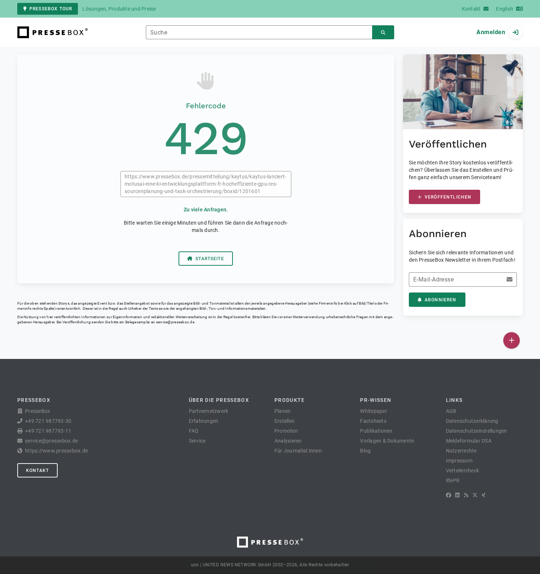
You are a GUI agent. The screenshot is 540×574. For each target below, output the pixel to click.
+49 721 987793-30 (48, 421)
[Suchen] (383, 32)
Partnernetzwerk (208, 411)
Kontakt (37, 470)
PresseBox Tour (50, 8)
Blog (365, 451)
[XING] (484, 495)
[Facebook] (448, 495)
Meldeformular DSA (469, 441)
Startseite (209, 258)
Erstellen (284, 421)
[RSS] (466, 495)
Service (197, 441)
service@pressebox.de (175, 322)
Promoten (286, 431)
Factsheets (373, 421)
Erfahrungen (204, 421)
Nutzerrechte (461, 451)
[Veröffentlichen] (511, 340)
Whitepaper (373, 411)
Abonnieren (441, 299)
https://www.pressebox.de (56, 451)
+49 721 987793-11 (48, 431)
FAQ (194, 431)
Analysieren (288, 441)
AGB (451, 411)
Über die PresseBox (219, 400)
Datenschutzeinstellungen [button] (476, 431)
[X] (475, 495)
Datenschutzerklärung (472, 421)
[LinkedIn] (457, 495)
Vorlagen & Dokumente (387, 441)
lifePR (453, 480)
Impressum (459, 461)
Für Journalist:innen (298, 451)
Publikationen (376, 431)
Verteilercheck (462, 470)
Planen (282, 411)
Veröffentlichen (448, 197)
